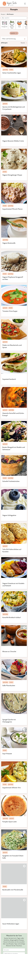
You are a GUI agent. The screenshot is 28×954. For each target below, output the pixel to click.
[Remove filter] (16, 33)
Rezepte (3, 14)
